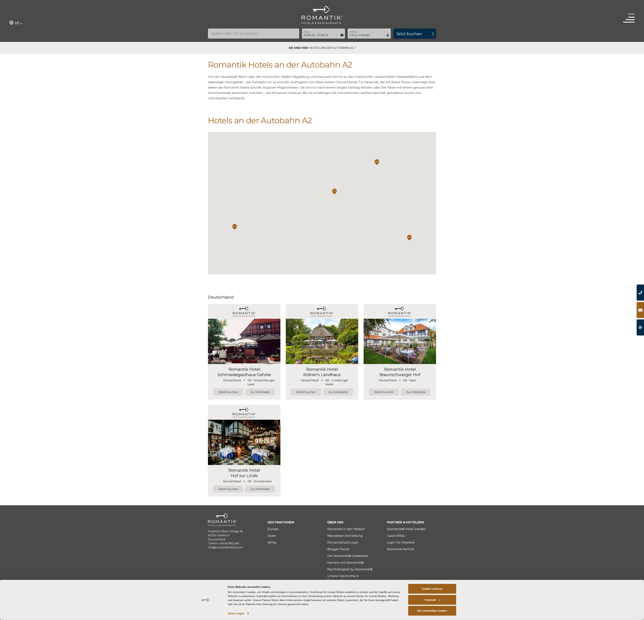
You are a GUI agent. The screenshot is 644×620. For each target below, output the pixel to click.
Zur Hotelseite (260, 392)
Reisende (353, 32)
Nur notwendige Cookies (432, 610)
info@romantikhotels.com (225, 547)
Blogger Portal (338, 549)
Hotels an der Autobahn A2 (331, 47)
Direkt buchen (228, 392)
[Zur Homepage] (322, 15)
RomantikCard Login (343, 542)
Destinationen (281, 522)
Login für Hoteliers (401, 542)
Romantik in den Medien (346, 529)
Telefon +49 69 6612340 (223, 543)
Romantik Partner (400, 549)
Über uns (335, 522)
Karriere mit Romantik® (345, 562)
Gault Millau (396, 536)
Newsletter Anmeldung (345, 536)
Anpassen (430, 599)
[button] (334, 191)
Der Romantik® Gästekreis (347, 556)
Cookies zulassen (432, 588)
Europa (273, 529)
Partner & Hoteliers (405, 522)
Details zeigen (236, 613)
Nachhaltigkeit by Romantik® (349, 569)
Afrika (272, 542)
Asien (272, 536)
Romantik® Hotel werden (406, 529)
